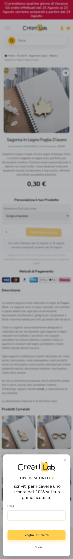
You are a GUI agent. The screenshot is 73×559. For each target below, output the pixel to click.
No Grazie (36, 547)
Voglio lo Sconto (37, 535)
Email (10, 506)
